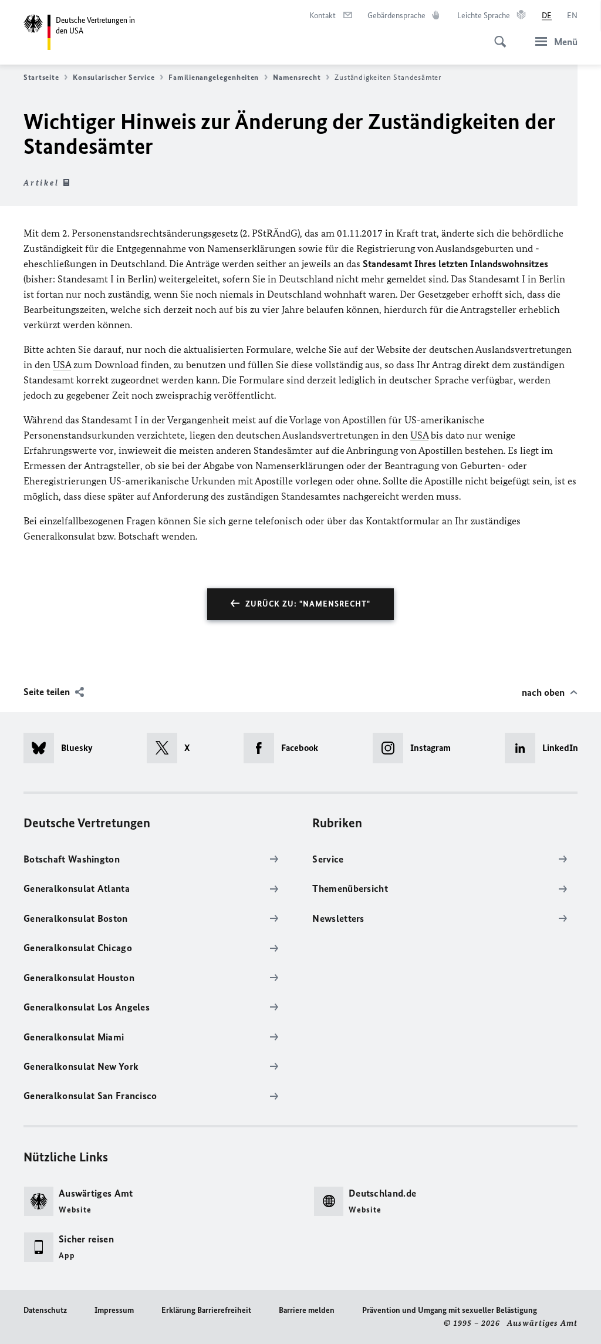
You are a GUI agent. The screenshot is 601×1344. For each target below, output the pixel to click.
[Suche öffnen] (496, 35)
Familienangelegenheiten (213, 77)
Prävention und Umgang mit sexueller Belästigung (449, 1310)
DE (547, 16)
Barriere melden (307, 1310)
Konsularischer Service (113, 77)
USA (62, 364)
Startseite (41, 77)
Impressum (114, 1310)
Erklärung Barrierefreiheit (206, 1310)
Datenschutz (45, 1310)
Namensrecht (296, 77)
